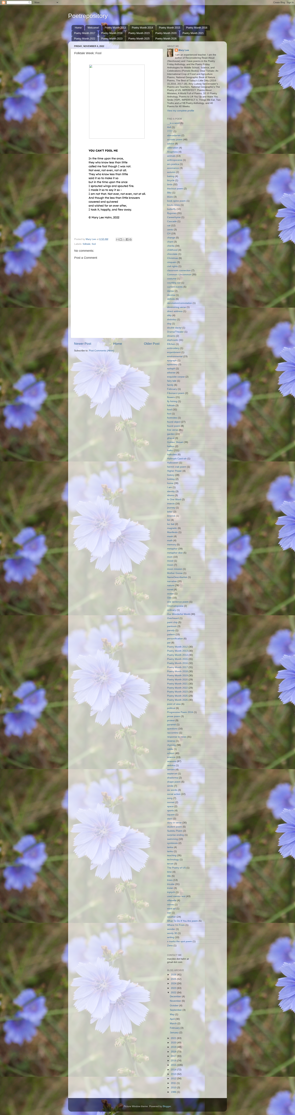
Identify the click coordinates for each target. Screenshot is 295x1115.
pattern (171, 634)
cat (168, 225)
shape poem (174, 782)
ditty (169, 315)
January (174, 1032)
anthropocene (174, 160)
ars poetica (173, 164)
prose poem (173, 716)
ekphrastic (172, 340)
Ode (169, 597)
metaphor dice (175, 553)
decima (171, 295)
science (171, 757)
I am (169, 487)
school (170, 753)
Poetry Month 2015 (169, 27)
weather (171, 917)
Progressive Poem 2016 (180, 712)
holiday (171, 479)
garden (171, 434)
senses (171, 769)
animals (171, 156)
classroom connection (179, 270)
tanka (170, 847)
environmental (174, 356)
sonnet (170, 802)
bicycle (170, 180)
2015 (174, 1065)
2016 (174, 1060)
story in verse (174, 822)
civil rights (172, 266)
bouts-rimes (173, 205)
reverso (171, 741)
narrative (172, 581)
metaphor (172, 548)
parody (171, 630)
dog (169, 323)
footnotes (172, 418)
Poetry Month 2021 (193, 33)
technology (173, 859)
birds (169, 184)
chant (170, 241)
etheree (171, 372)
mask (170, 536)
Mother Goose (175, 573)
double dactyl (174, 327)
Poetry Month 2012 (177, 647)
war (169, 912)
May (172, 1014)
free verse (172, 430)
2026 (174, 974)
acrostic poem (174, 139)
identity (171, 491)
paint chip (172, 622)
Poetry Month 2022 (84, 38)
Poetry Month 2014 (142, 27)
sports (170, 810)
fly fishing (172, 401)
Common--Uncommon (179, 274)
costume (171, 278)
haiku (170, 450)
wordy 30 (172, 933)
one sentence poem (178, 602)
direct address (174, 311)
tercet (170, 863)
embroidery (173, 348)
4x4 (169, 127)
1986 (174, 1092)
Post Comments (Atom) (101, 350)
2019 (174, 1047)
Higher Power (174, 471)
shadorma (172, 777)
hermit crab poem (176, 467)
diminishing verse (176, 307)
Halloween (172, 462)
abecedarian (174, 135)
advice (170, 143)
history (170, 475)
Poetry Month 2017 (84, 33)
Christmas (172, 258)
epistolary (172, 364)
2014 (174, 1069)
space (170, 806)
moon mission (174, 569)
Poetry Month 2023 (111, 38)
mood (170, 561)
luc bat (170, 524)
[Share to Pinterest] (130, 239)
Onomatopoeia (175, 606)
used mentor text (176, 896)
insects (171, 503)
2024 (174, 983)
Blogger (167, 1106)
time (169, 872)
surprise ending (175, 835)
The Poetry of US (176, 868)
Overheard (173, 618)
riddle (170, 749)
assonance (173, 168)
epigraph (172, 360)
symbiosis (172, 843)
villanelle (171, 900)
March (173, 1023)
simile (170, 786)
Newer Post (82, 343)
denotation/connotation (179, 303)
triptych (171, 892)
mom (170, 557)
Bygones (172, 213)
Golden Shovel (175, 442)
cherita (170, 246)
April (172, 1019)
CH (169, 233)
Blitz (169, 192)
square (171, 814)
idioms (170, 495)
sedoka (171, 765)
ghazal (170, 438)
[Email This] (117, 239)
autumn (171, 172)
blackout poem (175, 188)
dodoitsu (171, 319)
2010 (174, 1087)
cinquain (171, 262)
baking (170, 176)
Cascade (172, 221)
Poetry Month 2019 (139, 33)
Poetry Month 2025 (139, 38)
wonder (171, 929)
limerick (171, 516)
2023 (174, 988)
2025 (174, 979)
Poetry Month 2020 (166, 33)
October (174, 1005)
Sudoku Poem (174, 831)
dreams (171, 336)
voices (170, 904)
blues (170, 197)
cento (170, 229)
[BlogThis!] (120, 239)
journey (171, 507)
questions (172, 728)
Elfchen (171, 344)
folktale (86, 244)
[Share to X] (124, 239)
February (172, 389)
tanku (170, 851)
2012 (174, 1078)
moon (170, 565)
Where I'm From (176, 925)
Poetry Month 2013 (115, 27)
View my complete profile (180, 110)
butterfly (171, 209)
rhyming (171, 745)
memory (171, 544)
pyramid (171, 724)
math (170, 540)
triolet (170, 888)
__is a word (173, 123)
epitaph (171, 368)
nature (170, 585)
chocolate (172, 254)
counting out (173, 282)
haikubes (172, 454)
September (176, 1010)
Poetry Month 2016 (196, 27)
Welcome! (93, 27)
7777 (170, 131)
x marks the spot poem (179, 941)
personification (175, 638)
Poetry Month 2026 (166, 38)
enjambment (174, 352)
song (169, 798)
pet (169, 642)
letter (170, 512)
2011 (174, 1083)
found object (173, 422)
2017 (174, 1056)
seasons (171, 761)
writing (170, 937)
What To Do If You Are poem (182, 921)
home (170, 483)
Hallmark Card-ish (177, 458)
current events (175, 287)
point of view (174, 704)
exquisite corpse (176, 376)
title (169, 876)
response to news (176, 737)
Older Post (151, 343)
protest (171, 720)
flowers (171, 397)
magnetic (172, 528)
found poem (173, 426)
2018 (174, 1051)
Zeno (170, 945)
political (171, 708)
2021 (174, 1038)
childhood (172, 250)
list (168, 520)
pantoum (172, 626)
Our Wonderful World (178, 614)
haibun (170, 446)
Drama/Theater (175, 332)
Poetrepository (88, 15)
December (176, 996)
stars (169, 818)
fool (94, 244)
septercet (172, 773)
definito (171, 299)
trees (170, 880)
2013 (174, 1074)
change (171, 237)
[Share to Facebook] (127, 239)
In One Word (174, 499)
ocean (170, 593)
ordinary (171, 610)
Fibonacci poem (175, 393)
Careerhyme (174, 217)
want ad (171, 908)
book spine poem (176, 201)
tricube (170, 884)
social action (173, 794)
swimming (172, 839)
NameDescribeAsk (177, 577)
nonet (170, 589)
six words (172, 790)
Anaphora (172, 152)
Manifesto (172, 532)
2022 (174, 992)
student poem (174, 826)
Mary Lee (183, 50)
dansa (170, 291)
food (169, 409)
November (176, 1001)
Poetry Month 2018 (111, 33)
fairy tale (171, 381)
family (170, 385)
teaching (171, 855)
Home (78, 27)
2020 (174, 1042)
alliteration (172, 147)
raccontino (172, 732)
